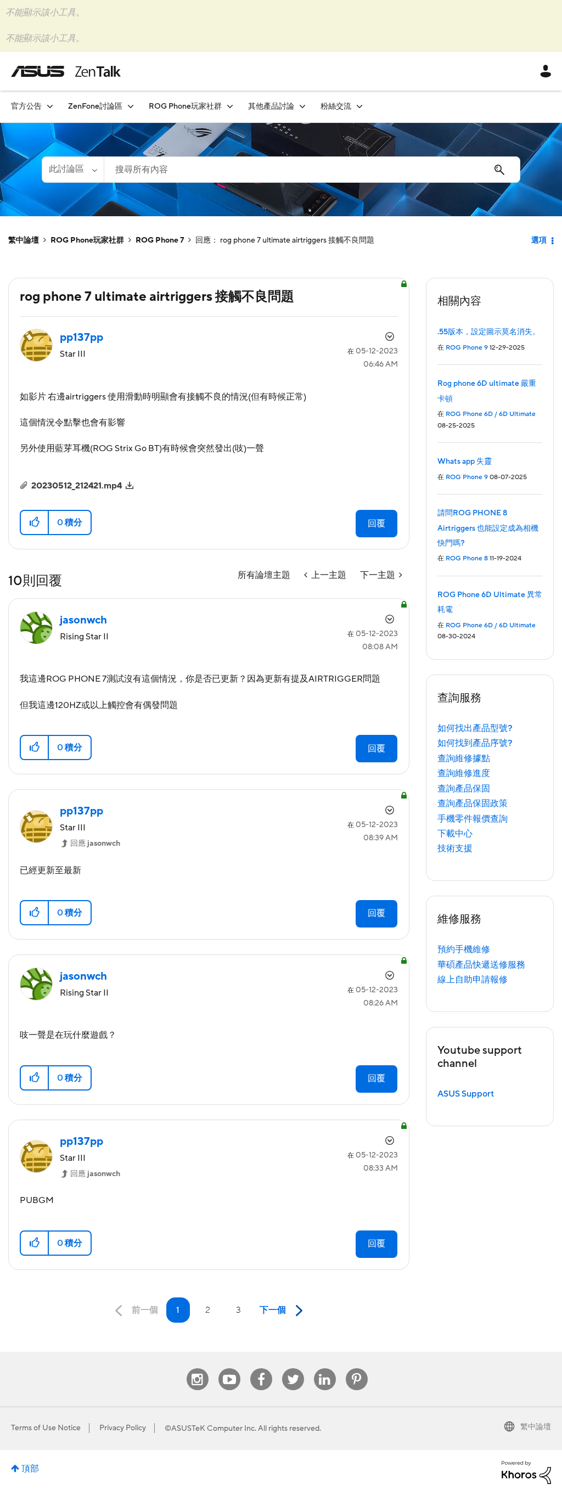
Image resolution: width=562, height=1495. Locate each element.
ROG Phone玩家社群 (87, 240)
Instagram (197, 1368)
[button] (35, 522)
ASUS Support (465, 1093)
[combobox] (312, 169)
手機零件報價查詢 (472, 818)
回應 (95, 843)
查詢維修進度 (463, 773)
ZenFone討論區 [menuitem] (95, 106)
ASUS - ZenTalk (66, 71)
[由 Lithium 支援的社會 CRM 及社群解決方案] (526, 1471)
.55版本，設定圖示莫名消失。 (488, 332)
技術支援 (455, 848)
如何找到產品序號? (475, 743)
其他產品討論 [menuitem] (271, 106)
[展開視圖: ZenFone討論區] (130, 106)
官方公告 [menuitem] (26, 106)
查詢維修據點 (463, 758)
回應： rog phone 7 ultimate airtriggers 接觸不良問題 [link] (284, 240)
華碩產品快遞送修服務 (481, 964)
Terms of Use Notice (46, 1428)
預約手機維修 (463, 949)
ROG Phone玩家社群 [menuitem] (185, 106)
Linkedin (325, 1368)
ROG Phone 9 (467, 348)
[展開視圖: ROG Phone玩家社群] (229, 106)
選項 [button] (539, 240)
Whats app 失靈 (464, 462)
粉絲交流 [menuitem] (336, 106)
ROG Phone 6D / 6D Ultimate (491, 414)
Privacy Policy (122, 1428)
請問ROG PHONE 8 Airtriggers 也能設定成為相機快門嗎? (487, 528)
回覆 (376, 523)
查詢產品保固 (463, 788)
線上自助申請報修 (472, 979)
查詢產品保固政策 (472, 803)
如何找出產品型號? (475, 728)
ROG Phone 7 (160, 240)
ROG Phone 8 (467, 558)
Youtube (229, 1368)
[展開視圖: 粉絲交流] (359, 106)
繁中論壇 (23, 240)
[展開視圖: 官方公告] (49, 106)
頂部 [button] (30, 1468)
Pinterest (357, 1368)
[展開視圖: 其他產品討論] (302, 106)
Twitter (293, 1368)
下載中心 (455, 833)
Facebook (261, 1368)
